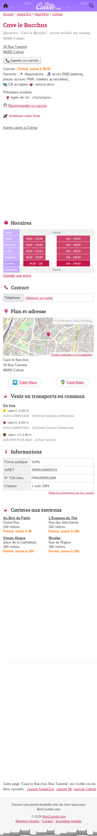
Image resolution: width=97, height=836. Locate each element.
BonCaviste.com (54, 816)
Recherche (91, 5)
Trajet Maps (75, 382)
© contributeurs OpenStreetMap (73, 320)
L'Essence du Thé (63, 518)
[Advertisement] (48, 612)
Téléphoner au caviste (39, 297)
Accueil (5, 5)
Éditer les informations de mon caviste (71, 492)
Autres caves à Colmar (20, 128)
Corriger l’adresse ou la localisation (71, 354)
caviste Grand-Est (40, 789)
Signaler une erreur (17, 275)
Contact (47, 821)
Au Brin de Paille (16, 518)
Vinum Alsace (14, 538)
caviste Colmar (85, 789)
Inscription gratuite (68, 821)
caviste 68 (64, 789)
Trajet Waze (28, 382)
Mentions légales (28, 821)
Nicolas (55, 538)
